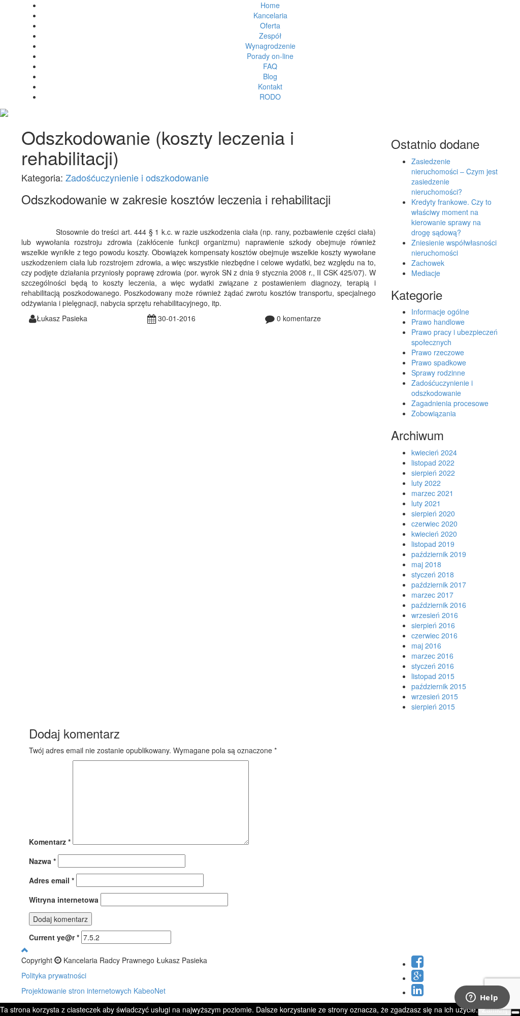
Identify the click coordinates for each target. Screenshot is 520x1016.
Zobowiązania (433, 413)
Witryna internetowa (64, 900)
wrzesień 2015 (434, 696)
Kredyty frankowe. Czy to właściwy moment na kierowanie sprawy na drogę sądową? (451, 217)
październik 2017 (438, 584)
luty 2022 (426, 483)
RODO (270, 96)
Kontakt (270, 86)
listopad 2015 (432, 676)
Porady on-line (270, 56)
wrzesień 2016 (434, 615)
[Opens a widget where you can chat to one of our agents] (482, 998)
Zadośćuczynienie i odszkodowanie (137, 177)
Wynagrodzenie (270, 46)
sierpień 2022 (433, 473)
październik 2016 (438, 605)
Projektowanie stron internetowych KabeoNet (93, 991)
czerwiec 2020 (434, 523)
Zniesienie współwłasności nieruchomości (454, 247)
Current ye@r (54, 937)
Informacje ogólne (440, 311)
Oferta (270, 25)
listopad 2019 (432, 544)
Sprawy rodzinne (438, 372)
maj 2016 (426, 645)
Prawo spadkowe (438, 362)
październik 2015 (438, 686)
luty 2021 (426, 503)
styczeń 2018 (432, 574)
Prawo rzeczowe (437, 352)
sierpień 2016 (433, 625)
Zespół (270, 35)
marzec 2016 (432, 656)
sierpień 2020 (433, 513)
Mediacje (425, 273)
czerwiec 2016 (434, 635)
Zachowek (427, 263)
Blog (270, 76)
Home (270, 5)
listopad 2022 (432, 462)
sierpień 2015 (433, 706)
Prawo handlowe (438, 322)
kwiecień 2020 (434, 534)
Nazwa (42, 861)
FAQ (270, 66)
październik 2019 (438, 554)
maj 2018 (426, 564)
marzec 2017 (432, 595)
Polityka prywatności (53, 975)
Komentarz (50, 842)
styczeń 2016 (432, 666)
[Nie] (515, 1012)
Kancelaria (270, 15)
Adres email (51, 880)
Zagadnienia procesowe (450, 403)
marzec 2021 (432, 493)
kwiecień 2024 (434, 452)
